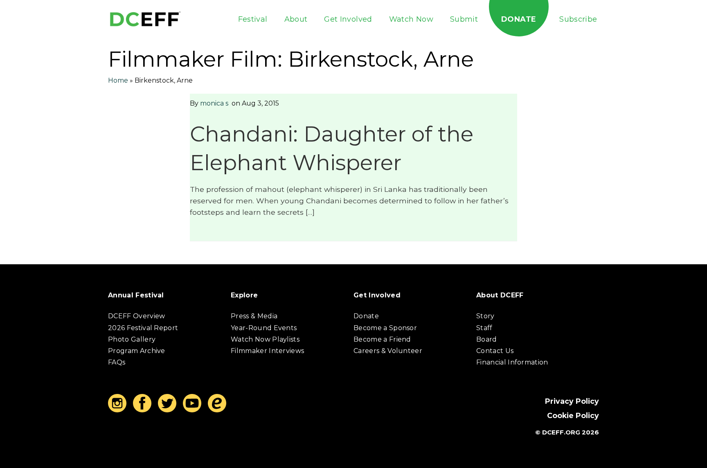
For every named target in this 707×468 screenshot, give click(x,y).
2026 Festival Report (143, 328)
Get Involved (348, 19)
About (296, 19)
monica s (214, 103)
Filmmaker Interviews (267, 351)
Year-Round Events (264, 328)
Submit (464, 19)
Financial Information (512, 362)
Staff (484, 328)
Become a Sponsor (385, 328)
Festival (253, 19)
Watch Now (411, 19)
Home (118, 80)
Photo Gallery (131, 339)
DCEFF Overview (136, 316)
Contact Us (494, 351)
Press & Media (254, 316)
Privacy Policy (572, 401)
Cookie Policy (573, 415)
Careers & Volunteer (388, 351)
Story (485, 316)
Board (486, 339)
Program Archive (136, 351)
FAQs (116, 362)
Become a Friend (382, 339)
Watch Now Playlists (265, 339)
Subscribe (578, 19)
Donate (518, 19)
